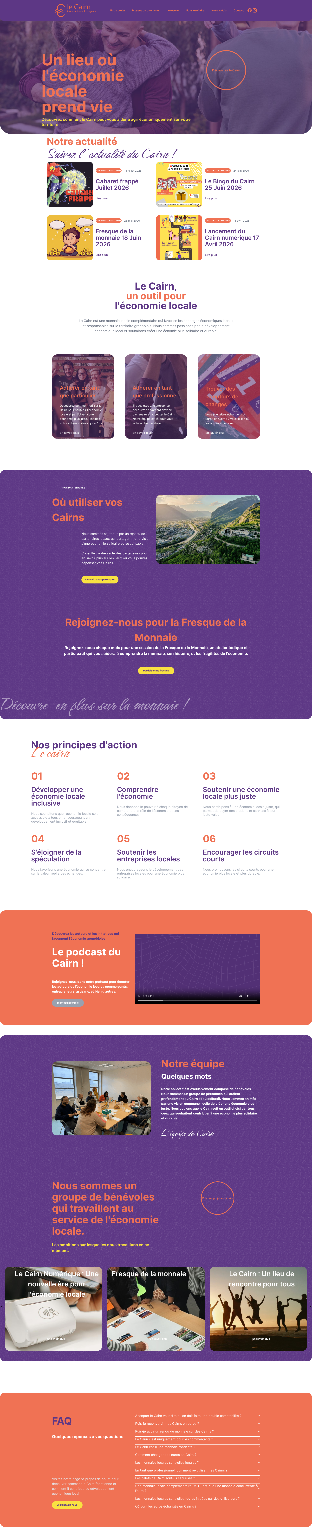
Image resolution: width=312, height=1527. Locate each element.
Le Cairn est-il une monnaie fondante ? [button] (165, 1447)
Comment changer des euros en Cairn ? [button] (165, 1455)
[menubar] (176, 10)
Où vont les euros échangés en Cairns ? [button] (165, 1506)
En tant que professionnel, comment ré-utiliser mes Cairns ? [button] (181, 1470)
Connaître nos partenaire (100, 579)
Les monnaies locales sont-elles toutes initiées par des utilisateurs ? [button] (187, 1499)
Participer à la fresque (156, 670)
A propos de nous (67, 1504)
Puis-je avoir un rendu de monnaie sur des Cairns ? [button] (174, 1431)
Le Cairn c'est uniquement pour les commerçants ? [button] (174, 1439)
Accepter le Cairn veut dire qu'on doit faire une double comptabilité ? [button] (188, 1416)
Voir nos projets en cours (217, 1198)
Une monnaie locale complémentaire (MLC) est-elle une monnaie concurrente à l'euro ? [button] (196, 1488)
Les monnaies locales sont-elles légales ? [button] (167, 1462)
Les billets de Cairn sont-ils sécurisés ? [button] (165, 1478)
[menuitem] (117, 10)
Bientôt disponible (68, 1002)
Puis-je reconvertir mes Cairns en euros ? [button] (167, 1424)
